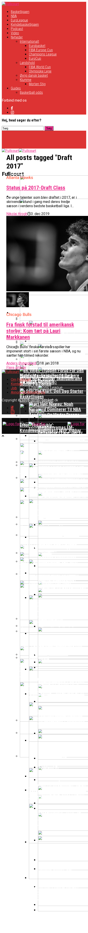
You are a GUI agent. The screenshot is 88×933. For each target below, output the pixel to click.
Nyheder (17, 37)
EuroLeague (19, 20)
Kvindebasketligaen (25, 24)
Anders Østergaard (21, 363)
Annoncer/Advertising (28, 392)
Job (14, 388)
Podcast (17, 29)
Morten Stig (37, 84)
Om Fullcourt (21, 379)
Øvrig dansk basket (34, 75)
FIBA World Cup (40, 67)
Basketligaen (20, 12)
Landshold (27, 63)
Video (15, 33)
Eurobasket (37, 46)
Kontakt (17, 384)
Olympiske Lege (40, 71)
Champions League (43, 54)
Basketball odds (31, 92)
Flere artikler (16, 367)
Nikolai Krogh (16, 214)
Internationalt (29, 41)
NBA (14, 16)
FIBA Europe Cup (41, 50)
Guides (16, 88)
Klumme (25, 80)
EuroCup (35, 58)
